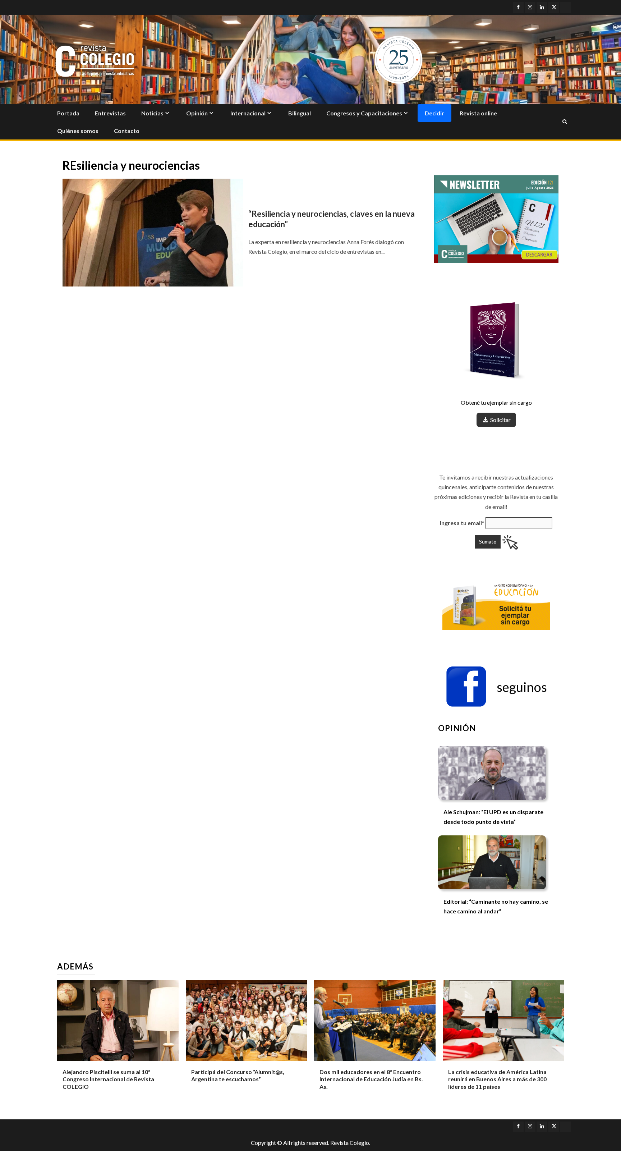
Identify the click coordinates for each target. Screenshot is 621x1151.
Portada (68, 113)
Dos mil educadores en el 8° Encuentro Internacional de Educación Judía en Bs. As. (371, 1079)
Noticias (152, 113)
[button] (496, 686)
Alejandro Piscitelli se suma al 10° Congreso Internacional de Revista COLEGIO (108, 1079)
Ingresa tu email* (462, 522)
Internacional (248, 113)
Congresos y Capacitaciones (364, 113)
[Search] (564, 122)
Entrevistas (110, 113)
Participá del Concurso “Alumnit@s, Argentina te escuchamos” (237, 1075)
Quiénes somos (77, 130)
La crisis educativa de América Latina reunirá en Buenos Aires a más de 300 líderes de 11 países (497, 1079)
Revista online (478, 113)
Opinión (197, 113)
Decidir (434, 113)
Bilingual (299, 113)
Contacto (126, 130)
